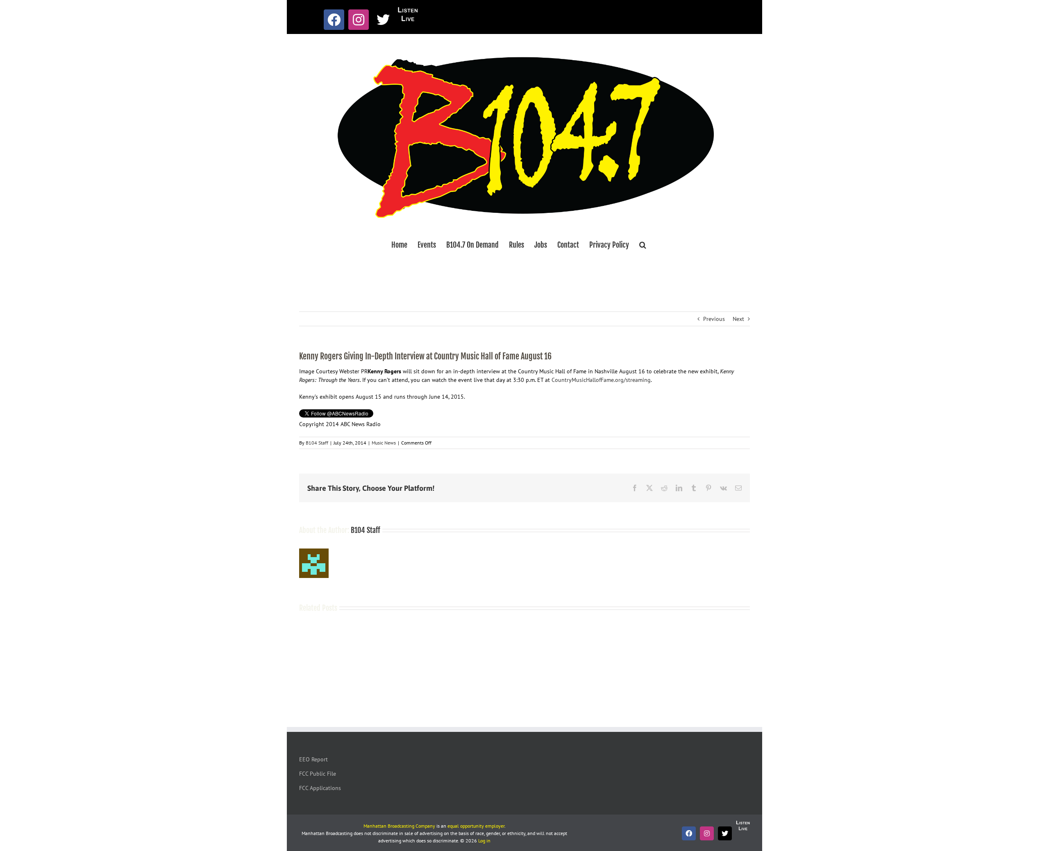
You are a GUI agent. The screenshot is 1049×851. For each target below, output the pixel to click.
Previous (714, 319)
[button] (642, 245)
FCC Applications (320, 788)
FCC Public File (317, 773)
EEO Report (313, 759)
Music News (384, 443)
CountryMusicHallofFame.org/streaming (601, 380)
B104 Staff (317, 443)
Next (738, 319)
